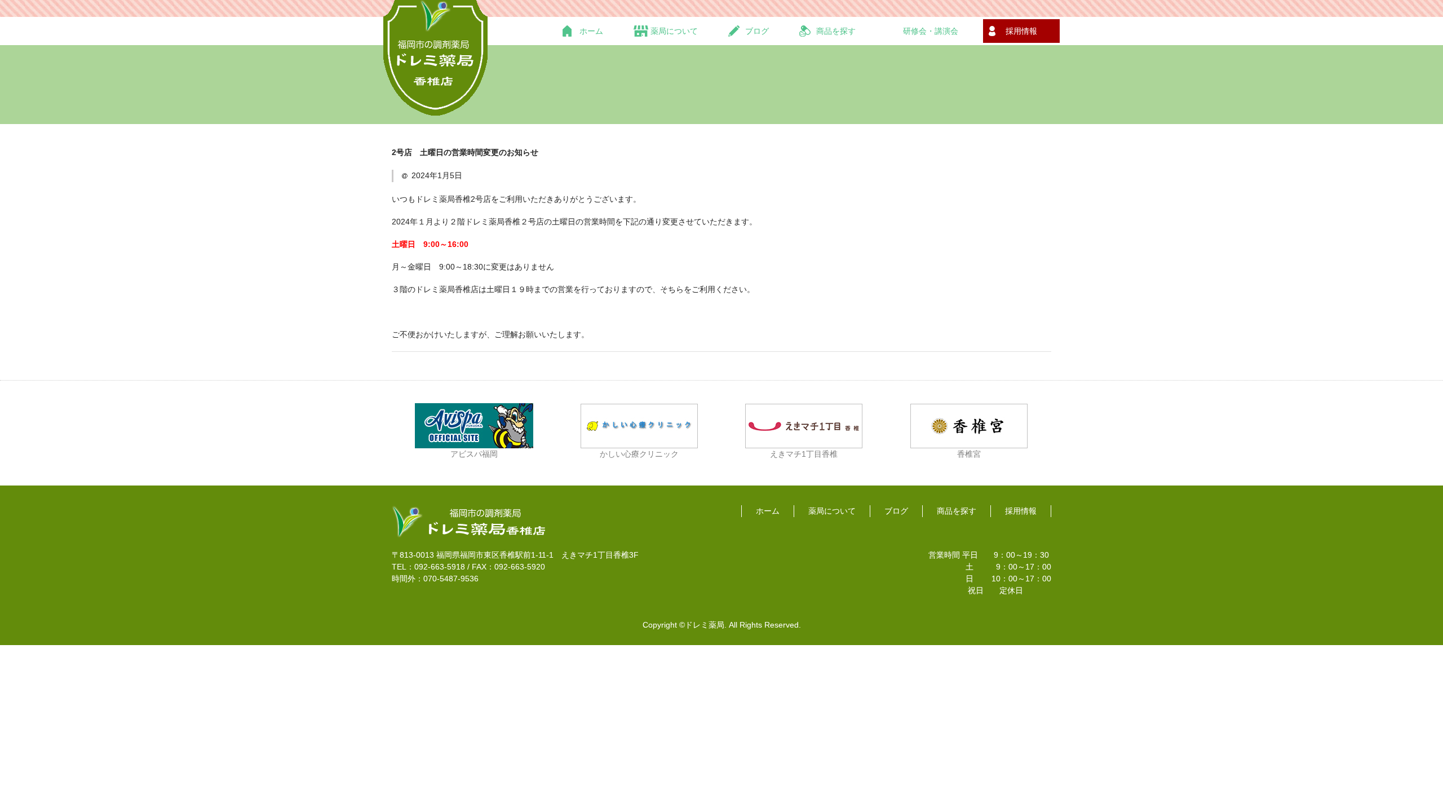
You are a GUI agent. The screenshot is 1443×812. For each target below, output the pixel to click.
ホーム (591, 31)
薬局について (832, 510)
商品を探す (956, 510)
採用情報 (1021, 31)
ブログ (896, 510)
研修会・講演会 (930, 31)
